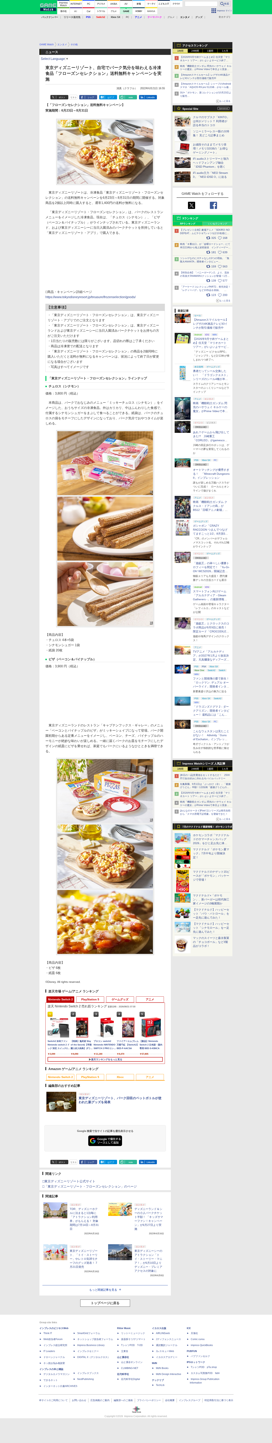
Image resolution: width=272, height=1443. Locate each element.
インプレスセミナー (88, 1351)
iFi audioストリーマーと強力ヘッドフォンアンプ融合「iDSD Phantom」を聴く (211, 162)
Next (159, 1033)
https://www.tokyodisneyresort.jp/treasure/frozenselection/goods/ (90, 297)
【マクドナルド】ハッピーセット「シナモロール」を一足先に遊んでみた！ (211, 927)
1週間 (210, 50)
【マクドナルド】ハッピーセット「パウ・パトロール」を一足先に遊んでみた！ (211, 913)
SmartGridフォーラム (88, 1333)
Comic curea (197, 1339)
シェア (91, 97)
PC (127, 17)
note (131, 97)
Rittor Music (124, 1328)
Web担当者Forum (53, 1339)
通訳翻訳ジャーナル (166, 1345)
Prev (51, 1033)
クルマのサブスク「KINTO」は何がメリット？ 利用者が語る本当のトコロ (211, 121)
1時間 (180, 50)
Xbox (120, 1077)
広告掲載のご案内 (100, 1400)
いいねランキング (217, 223)
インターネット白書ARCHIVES (60, 1386)
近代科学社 (123, 1374)
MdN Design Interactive (168, 1374)
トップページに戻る (105, 1303)
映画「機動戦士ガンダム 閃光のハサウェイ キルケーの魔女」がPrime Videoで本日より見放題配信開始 (205, 69)
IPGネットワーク (196, 1362)
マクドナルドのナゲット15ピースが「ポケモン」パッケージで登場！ (211, 875)
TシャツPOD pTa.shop (204, 1367)
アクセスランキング (194, 45)
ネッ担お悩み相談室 (54, 1363)
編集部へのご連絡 (123, 1400)
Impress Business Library (91, 1345)
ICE (189, 1328)
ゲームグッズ (120, 999)
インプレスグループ (189, 1400)
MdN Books (162, 1368)
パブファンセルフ (200, 1356)
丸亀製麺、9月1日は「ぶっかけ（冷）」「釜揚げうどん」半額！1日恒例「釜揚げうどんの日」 (205, 787)
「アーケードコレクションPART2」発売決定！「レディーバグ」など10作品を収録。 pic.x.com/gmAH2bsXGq (205, 290)
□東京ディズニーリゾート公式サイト (68, 1181)
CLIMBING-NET (129, 1368)
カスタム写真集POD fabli (205, 1373)
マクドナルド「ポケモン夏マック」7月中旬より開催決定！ (211, 853)
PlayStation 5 (90, 999)
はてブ (111, 97)
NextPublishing (85, 1379)
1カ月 (225, 50)
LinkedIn (151, 97)
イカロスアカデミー (166, 1357)
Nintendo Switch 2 (60, 999)
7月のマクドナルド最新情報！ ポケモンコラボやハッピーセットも (207, 827)
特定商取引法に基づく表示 (218, 1400)
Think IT (47, 1333)
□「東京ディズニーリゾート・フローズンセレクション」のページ (89, 1186)
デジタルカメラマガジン (56, 1374)
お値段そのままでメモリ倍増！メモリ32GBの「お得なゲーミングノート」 (210, 148)
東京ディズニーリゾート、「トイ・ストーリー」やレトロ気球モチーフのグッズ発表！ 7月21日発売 (84, 1258)
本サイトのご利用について (53, 1400)
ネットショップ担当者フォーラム (95, 1339)
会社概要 (170, 1400)
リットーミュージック (133, 1333)
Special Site (190, 108)
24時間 (195, 50)
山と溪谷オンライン (132, 1362)
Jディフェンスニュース (168, 1339)
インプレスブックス (88, 1373)
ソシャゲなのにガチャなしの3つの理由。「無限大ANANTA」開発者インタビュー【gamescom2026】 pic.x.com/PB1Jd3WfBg (204, 261)
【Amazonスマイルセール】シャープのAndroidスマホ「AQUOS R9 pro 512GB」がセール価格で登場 (205, 87)
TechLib (160, 1385)
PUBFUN (192, 1351)
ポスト (62, 97)
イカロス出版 (159, 1328)
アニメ (150, 999)
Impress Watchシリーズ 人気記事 (203, 763)
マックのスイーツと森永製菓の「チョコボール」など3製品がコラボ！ (211, 941)
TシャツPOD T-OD (132, 1345)
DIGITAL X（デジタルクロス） (93, 1357)
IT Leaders (49, 1351)
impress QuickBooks (202, 1345)
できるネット (50, 1380)
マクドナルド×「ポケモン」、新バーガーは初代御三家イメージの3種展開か (211, 899)
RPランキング (187, 223)
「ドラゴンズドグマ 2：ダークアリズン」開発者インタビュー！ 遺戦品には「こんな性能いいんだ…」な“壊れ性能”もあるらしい (211, 714)
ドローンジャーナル (54, 1357)
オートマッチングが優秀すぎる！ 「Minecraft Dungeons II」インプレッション (211, 473)
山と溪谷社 (123, 1357)
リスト (73, 97)
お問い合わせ (79, 1400)
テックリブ (158, 1380)
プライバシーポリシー (149, 1400)
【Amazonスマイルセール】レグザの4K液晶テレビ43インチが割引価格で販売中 (210, 323)
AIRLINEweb (163, 1333)
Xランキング (190, 218)
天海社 (194, 1333)
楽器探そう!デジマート (133, 1339)
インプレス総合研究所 (55, 1345)
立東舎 (124, 1351)
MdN (154, 1363)
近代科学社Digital (130, 1379)
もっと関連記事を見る (103, 1289)
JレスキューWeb (165, 1351)
